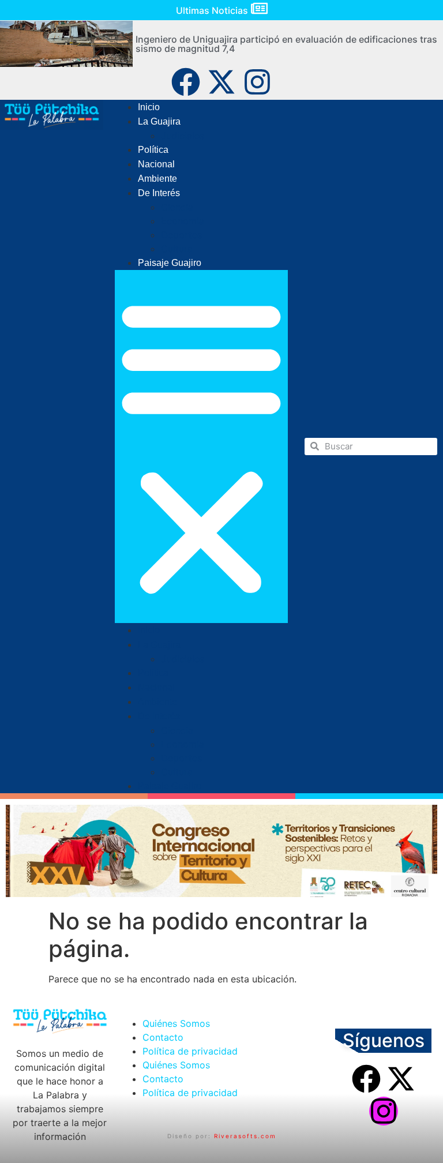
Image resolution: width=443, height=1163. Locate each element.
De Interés (159, 193)
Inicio (149, 107)
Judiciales (182, 135)
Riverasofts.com (245, 1135)
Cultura (177, 248)
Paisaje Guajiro (169, 263)
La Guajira (159, 121)
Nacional (156, 164)
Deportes (181, 235)
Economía (182, 221)
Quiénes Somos (176, 1023)
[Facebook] (185, 81)
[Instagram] (257, 81)
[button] (201, 446)
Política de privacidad (190, 1051)
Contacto (162, 1037)
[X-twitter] (221, 81)
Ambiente (157, 178)
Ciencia (177, 207)
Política (153, 150)
